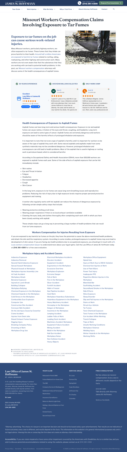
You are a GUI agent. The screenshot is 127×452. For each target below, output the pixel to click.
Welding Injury (89, 331)
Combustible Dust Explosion (22, 300)
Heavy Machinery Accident (57, 302)
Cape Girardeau (74, 387)
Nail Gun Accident (54, 333)
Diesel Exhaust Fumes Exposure (24, 319)
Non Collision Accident (56, 339)
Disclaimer (18, 448)
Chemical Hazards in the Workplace (25, 294)
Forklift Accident (54, 285)
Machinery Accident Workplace (59, 322)
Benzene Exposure (18, 280)
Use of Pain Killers (90, 269)
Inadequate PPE (89, 274)
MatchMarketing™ (114, 448)
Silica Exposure (89, 294)
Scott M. (90, 90)
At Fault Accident (18, 274)
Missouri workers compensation (31, 68)
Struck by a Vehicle (90, 305)
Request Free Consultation (110, 3)
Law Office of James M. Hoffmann (31, 97)
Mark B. (59, 90)
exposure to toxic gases (23, 351)
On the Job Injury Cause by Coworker (26, 311)
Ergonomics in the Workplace (59, 266)
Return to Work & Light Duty (51, 401)
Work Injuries (31, 9)
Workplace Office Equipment (94, 257)
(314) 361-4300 (10, 407)
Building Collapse (18, 285)
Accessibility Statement (43, 448)
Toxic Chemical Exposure (93, 311)
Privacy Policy (9, 448)
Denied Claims (47, 412)
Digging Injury (16, 322)
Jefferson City (73, 391)
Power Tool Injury (90, 271)
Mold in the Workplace (56, 331)
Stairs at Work (89, 302)
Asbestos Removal (18, 260)
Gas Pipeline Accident (56, 291)
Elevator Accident (54, 260)
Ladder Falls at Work (55, 316)
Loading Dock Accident (56, 319)
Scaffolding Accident (91, 285)
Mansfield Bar (88, 283)
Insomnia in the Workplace (57, 311)
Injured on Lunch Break (20, 283)
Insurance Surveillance (50, 397)
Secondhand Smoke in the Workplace (98, 288)
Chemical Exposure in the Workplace (26, 291)
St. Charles (72, 394)
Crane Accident (17, 314)
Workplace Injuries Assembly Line (24, 271)
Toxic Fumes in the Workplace (95, 314)
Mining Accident (53, 328)
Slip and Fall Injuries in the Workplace (98, 300)
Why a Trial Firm (66, 9)
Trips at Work (88, 322)
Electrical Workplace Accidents (59, 257)
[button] (114, 9)
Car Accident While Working (94, 316)
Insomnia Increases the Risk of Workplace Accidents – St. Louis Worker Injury (45, 353)
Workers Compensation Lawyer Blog (28, 349)
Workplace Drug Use (19, 331)
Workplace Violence (91, 328)
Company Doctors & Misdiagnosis (53, 387)
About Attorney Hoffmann (88, 9)
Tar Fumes (87, 308)
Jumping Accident (54, 314)
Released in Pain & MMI (50, 375)
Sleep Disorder (89, 297)
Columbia (72, 398)
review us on (34, 106)
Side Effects (88, 291)
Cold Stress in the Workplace (23, 297)
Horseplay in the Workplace (58, 305)
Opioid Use (87, 260)
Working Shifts (89, 336)
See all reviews (25, 106)
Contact (104, 9)
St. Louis (72, 375)
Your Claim (16, 9)
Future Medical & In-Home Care (53, 379)
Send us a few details (102, 400)
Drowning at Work (18, 328)
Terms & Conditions (29, 448)
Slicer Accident (53, 283)
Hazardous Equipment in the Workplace (63, 300)
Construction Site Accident (22, 305)
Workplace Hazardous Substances (60, 297)
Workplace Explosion (55, 271)
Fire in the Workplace (55, 280)
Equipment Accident (55, 263)
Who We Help (48, 9)
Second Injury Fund (49, 415)
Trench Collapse (89, 319)
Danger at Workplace (55, 308)
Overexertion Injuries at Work (95, 266)
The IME (45, 383)
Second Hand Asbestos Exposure (24, 263)
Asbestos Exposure (19, 257)
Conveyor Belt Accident (20, 308)
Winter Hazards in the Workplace (96, 333)
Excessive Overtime (55, 269)
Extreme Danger (54, 274)
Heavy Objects (53, 342)
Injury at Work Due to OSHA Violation (98, 263)
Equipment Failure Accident (58, 325)
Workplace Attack (18, 277)
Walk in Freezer (53, 288)
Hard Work (51, 294)
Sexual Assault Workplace (21, 266)
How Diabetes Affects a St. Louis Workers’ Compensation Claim (39, 355)
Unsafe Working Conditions (94, 325)
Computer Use (17, 302)
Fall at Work (52, 277)
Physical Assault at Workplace (23, 269)
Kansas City (73, 379)
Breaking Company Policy (21, 325)
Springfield (72, 383)
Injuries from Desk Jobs (20, 316)
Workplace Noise (54, 336)
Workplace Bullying (19, 288)
